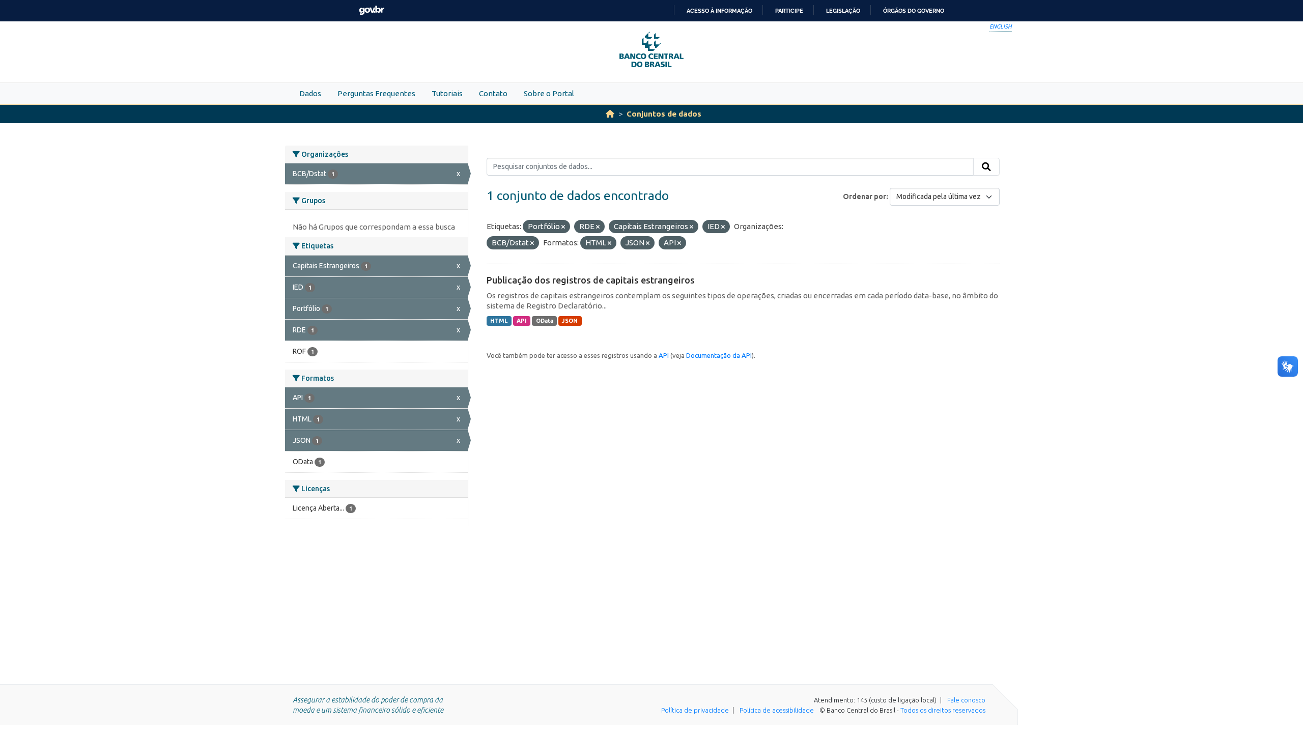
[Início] (610, 113)
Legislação (843, 10)
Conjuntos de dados (664, 113)
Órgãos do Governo (913, 10)
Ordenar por (864, 196)
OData (544, 321)
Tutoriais (447, 93)
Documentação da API (719, 355)
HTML (498, 321)
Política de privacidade (695, 710)
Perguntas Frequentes (376, 93)
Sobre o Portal (549, 93)
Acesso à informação (719, 10)
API (522, 321)
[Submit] (986, 167)
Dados (310, 93)
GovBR (371, 10)
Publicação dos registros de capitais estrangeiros (591, 280)
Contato (493, 93)
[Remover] (563, 227)
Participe (789, 10)
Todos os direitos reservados (942, 710)
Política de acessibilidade (777, 710)
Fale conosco (966, 699)
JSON (570, 321)
